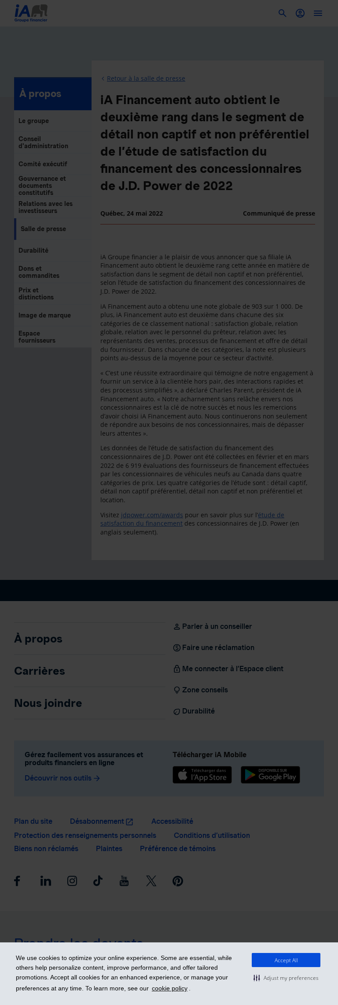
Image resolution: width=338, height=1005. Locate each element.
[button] (286, 978)
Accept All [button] (286, 960)
